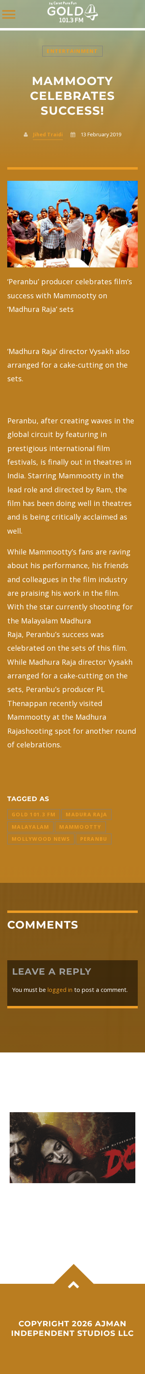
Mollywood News (41, 839)
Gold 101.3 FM (34, 814)
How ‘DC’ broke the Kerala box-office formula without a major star (71, 1204)
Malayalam (30, 827)
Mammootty (80, 827)
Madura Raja (86, 814)
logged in (60, 990)
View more (72, 1148)
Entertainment (72, 51)
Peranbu (94, 839)
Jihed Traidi (48, 134)
